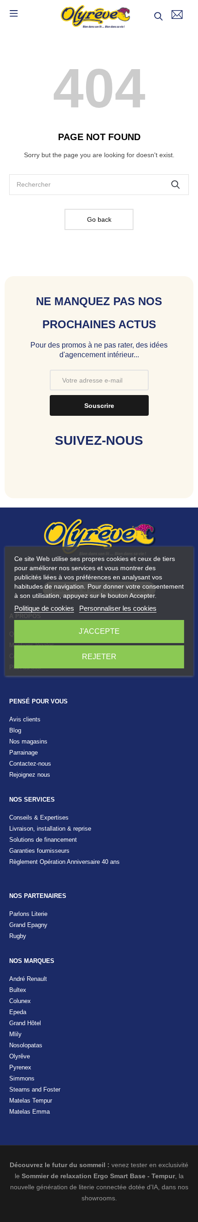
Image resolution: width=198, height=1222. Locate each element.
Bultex (17, 989)
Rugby (17, 936)
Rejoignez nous (29, 774)
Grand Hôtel (25, 1023)
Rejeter (99, 657)
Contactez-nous (30, 763)
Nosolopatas (25, 1045)
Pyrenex (20, 1067)
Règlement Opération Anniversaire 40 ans (64, 861)
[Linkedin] (128, 479)
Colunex (20, 1001)
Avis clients (25, 719)
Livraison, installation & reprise (50, 828)
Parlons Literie (28, 913)
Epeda (17, 1012)
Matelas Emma (29, 1111)
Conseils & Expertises (39, 817)
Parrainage (23, 752)
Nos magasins (28, 741)
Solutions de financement (43, 839)
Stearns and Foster (34, 1089)
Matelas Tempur (30, 1100)
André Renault (28, 978)
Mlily (15, 1034)
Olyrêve (19, 1056)
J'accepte (99, 631)
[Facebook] (70, 479)
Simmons (22, 1078)
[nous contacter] (177, 14)
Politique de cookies (44, 608)
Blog (15, 730)
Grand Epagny (28, 924)
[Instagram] (99, 479)
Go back (99, 219)
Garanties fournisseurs (39, 850)
